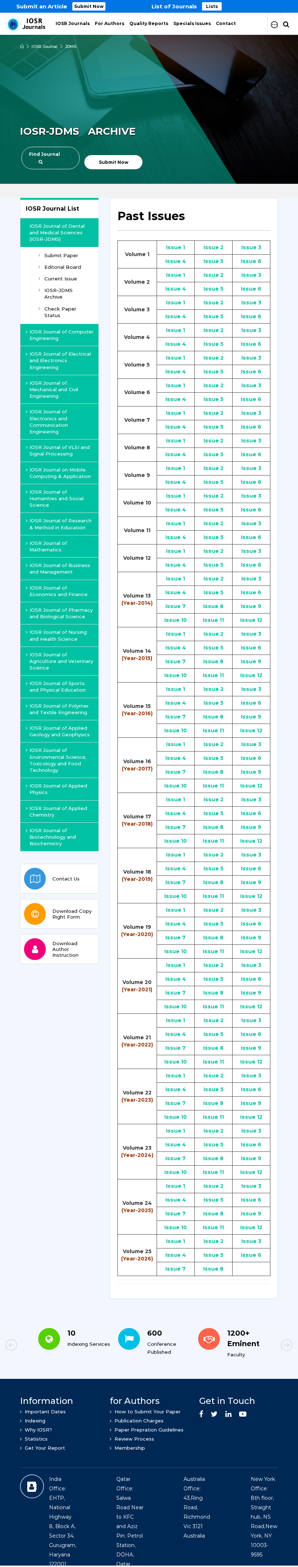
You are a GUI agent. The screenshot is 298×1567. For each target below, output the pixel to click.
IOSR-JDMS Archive (58, 293)
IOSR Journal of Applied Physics (58, 789)
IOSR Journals (73, 23)
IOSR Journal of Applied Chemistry (58, 811)
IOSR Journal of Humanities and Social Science (56, 498)
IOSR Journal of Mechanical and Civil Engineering (53, 389)
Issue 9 (251, 606)
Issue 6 (251, 261)
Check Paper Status (60, 312)
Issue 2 (214, 247)
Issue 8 (213, 606)
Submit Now (89, 6)
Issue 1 (175, 247)
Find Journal (44, 154)
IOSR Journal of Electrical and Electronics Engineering (60, 360)
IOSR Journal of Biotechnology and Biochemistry (52, 836)
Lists (212, 6)
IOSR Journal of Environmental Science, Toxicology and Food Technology (57, 760)
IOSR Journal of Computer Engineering (61, 335)
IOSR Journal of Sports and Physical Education (57, 686)
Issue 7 (175, 606)
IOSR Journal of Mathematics (48, 546)
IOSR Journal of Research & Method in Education (60, 524)
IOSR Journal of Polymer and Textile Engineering (59, 709)
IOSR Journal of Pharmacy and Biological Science (61, 613)
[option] (149, 6)
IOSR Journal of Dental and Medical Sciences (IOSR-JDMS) (57, 232)
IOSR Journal (44, 46)
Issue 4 (175, 261)
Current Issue (60, 279)
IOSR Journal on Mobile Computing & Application (60, 473)
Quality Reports (148, 23)
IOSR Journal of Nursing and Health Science (58, 635)
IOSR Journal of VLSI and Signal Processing (59, 450)
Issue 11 (213, 620)
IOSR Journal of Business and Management (59, 568)
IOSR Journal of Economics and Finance (58, 591)
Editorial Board (62, 267)
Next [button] (261, 1346)
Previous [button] (36, 1346)
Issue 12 (251, 620)
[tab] (193, 220)
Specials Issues (192, 23)
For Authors (109, 23)
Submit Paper (61, 255)
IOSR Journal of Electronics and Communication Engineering (48, 421)
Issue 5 (214, 261)
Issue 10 (175, 620)
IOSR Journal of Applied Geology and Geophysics (59, 731)
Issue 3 (251, 247)
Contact (226, 23)
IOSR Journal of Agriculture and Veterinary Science (61, 661)
